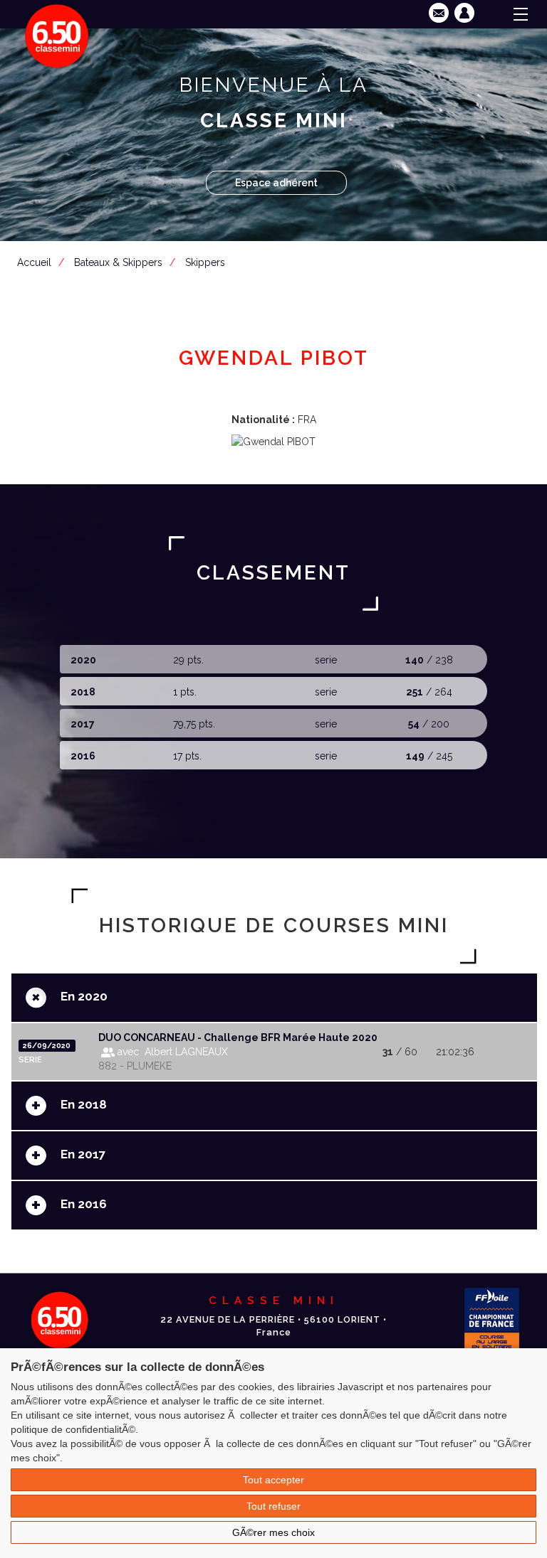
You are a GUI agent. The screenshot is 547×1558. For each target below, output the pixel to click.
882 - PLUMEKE (135, 1066)
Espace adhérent (276, 182)
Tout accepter (273, 1479)
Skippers (205, 262)
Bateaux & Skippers (118, 262)
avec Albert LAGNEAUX (171, 1051)
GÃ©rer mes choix (273, 1532)
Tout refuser (273, 1506)
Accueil (34, 262)
